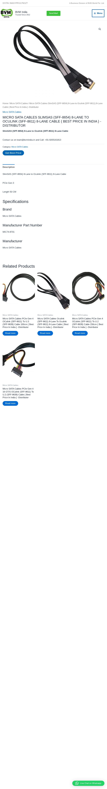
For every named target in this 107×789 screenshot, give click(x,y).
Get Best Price (13, 153)
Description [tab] (9, 167)
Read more (10, 333)
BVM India (21, 12)
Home (5, 103)
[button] (53, 13)
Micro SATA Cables (19, 103)
